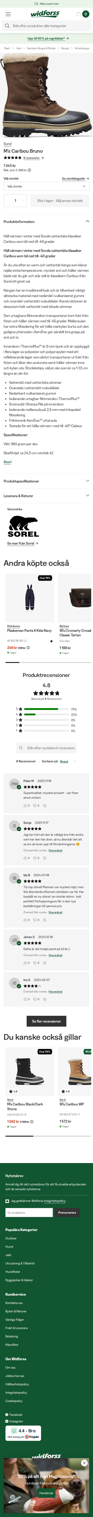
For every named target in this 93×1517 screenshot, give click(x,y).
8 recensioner (31, 157)
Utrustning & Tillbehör (20, 1263)
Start (7, 48)
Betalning (11, 1336)
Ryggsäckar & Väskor (19, 1280)
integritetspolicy (54, 1201)
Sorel (8, 143)
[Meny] (8, 14)
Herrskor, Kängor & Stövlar (41, 48)
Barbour (64, 626)
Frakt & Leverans (16, 1328)
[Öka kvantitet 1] (23, 200)
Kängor (65, 48)
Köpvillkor (12, 1345)
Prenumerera (67, 1212)
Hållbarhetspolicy (17, 1384)
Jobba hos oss (14, 1376)
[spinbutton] (15, 200)
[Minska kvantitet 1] (7, 200)
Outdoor (11, 1238)
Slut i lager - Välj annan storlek (60, 200)
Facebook (15, 1415)
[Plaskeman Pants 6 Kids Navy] (29, 598)
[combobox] (46, 186)
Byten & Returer (16, 1311)
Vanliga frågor (14, 1320)
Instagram (16, 1421)
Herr (18, 48)
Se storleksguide (73, 178)
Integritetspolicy (16, 1393)
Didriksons (13, 626)
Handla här (46, 1493)
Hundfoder (12, 1272)
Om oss (10, 1367)
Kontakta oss (14, 1303)
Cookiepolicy (14, 1401)
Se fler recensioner (46, 1021)
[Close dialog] (84, 1463)
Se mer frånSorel (20, 543)
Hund (9, 1247)
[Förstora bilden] (46, 95)
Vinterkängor (82, 48)
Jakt (8, 1255)
